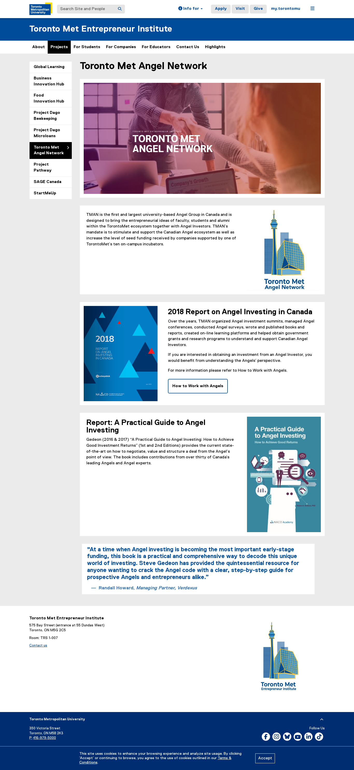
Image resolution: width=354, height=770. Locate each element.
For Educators (156, 47)
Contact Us (187, 47)
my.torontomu (285, 9)
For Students (87, 47)
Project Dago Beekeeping (47, 116)
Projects (59, 47)
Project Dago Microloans (47, 133)
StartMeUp (45, 193)
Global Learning (49, 67)
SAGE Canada (47, 182)
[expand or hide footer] (322, 719)
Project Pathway (43, 168)
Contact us (38, 645)
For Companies (121, 47)
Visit (240, 9)
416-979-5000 (44, 738)
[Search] (120, 9)
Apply (221, 9)
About (38, 47)
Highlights (215, 47)
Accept (265, 758)
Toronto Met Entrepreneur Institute (100, 29)
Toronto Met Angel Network (49, 150)
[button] (190, 9)
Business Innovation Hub (49, 81)
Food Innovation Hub (49, 98)
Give (258, 9)
